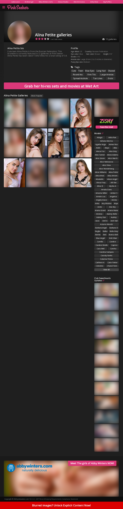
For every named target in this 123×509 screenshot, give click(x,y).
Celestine (99, 266)
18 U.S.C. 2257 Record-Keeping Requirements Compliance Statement (53, 499)
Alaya (107, 148)
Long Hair (101, 70)
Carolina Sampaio (106, 252)
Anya (116, 203)
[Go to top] (116, 501)
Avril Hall (114, 221)
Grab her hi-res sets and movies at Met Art (61, 86)
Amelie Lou (100, 196)
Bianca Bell (113, 234)
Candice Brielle (102, 245)
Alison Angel (112, 179)
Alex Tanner (100, 155)
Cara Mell (101, 248)
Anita (97, 203)
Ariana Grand (100, 210)
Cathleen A (100, 262)
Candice (113, 241)
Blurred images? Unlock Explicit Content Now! (61, 505)
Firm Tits (91, 74)
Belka (105, 231)
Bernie (98, 234)
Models (97, 133)
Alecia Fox (100, 151)
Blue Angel (100, 238)
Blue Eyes (89, 70)
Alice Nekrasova (106, 162)
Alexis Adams (112, 155)
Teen (80, 70)
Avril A (105, 221)
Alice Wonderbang (106, 168)
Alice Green (100, 158)
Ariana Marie (113, 210)
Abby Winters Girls (46, 2)
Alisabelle (99, 179)
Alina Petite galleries (53, 34)
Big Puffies (107, 2)
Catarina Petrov (106, 259)
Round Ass (78, 74)
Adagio (100, 137)
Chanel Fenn (112, 266)
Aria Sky (112, 207)
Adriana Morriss (106, 141)
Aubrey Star (101, 217)
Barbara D (113, 228)
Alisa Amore (112, 175)
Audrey (114, 217)
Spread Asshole (80, 78)
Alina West (100, 175)
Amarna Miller (101, 193)
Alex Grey (113, 151)
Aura (97, 221)
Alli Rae (114, 182)
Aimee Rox (113, 144)
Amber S (114, 193)
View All (106, 269)
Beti (104, 234)
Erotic (110, 78)
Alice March (112, 158)
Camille (100, 241)
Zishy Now (94, 2)
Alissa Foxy (100, 182)
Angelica (113, 196)
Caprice (114, 245)
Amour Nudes (63, 2)
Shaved (111, 70)
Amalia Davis (106, 189)
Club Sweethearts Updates (102, 279)
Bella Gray (114, 231)
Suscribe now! (106, 127)
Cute (74, 70)
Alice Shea (106, 165)
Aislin (98, 148)
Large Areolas (107, 74)
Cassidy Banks (106, 255)
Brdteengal (29, 2)
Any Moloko (106, 203)
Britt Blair (113, 238)
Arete (100, 207)
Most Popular (36, 96)
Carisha (113, 248)
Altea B (100, 186)
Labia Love (15, 2)
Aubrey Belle (112, 214)
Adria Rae (112, 137)
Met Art (9, 124)
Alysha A (112, 186)
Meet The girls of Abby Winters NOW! (92, 463)
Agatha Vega (100, 144)
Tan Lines (97, 78)
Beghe (97, 231)
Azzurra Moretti (106, 224)
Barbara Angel (101, 228)
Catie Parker (113, 262)
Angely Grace (101, 200)
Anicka (114, 200)
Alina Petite (113, 172)
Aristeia (99, 214)
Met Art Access (79, 2)
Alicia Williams (101, 172)
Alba (115, 148)
